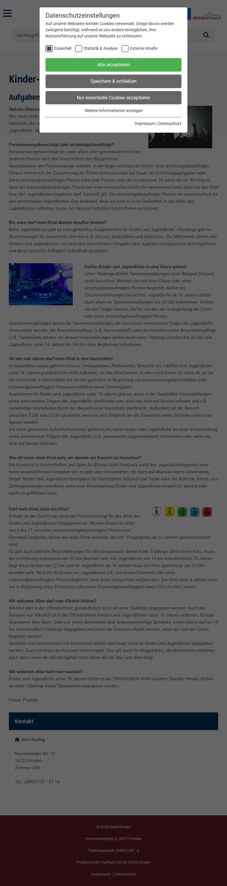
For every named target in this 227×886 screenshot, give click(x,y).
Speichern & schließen (113, 81)
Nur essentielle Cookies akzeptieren (113, 98)
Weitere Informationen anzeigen (114, 110)
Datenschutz (169, 123)
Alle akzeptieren (113, 64)
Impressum (145, 123)
